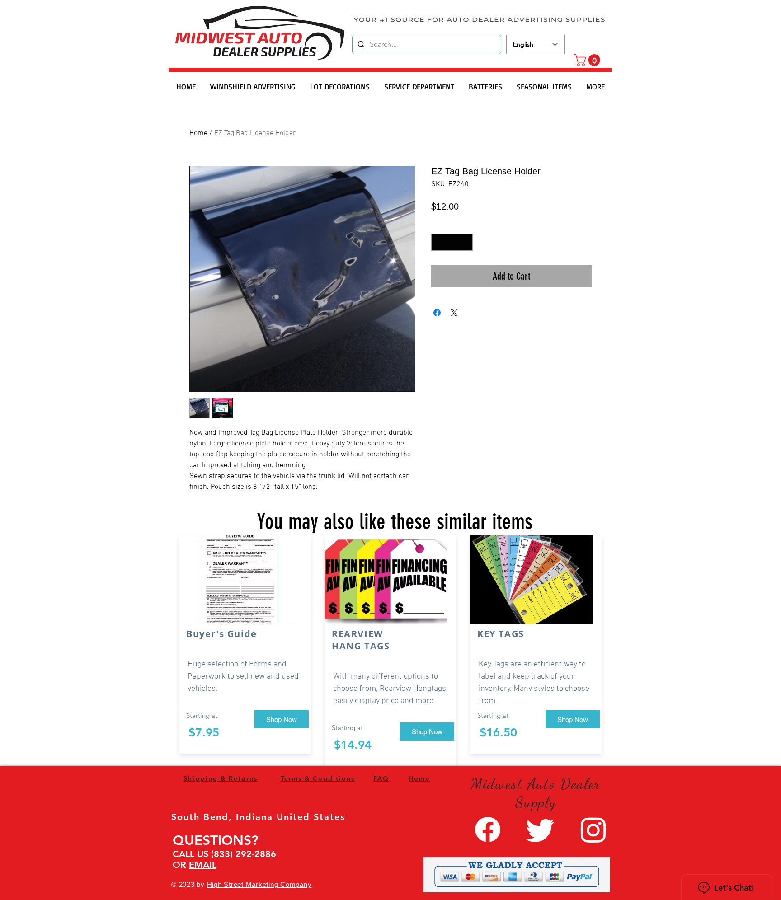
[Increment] (465, 242)
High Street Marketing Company (259, 884)
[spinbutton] (452, 242)
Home (198, 133)
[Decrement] (438, 242)
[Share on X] (454, 312)
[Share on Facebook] (437, 312)
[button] (588, 60)
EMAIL (202, 864)
